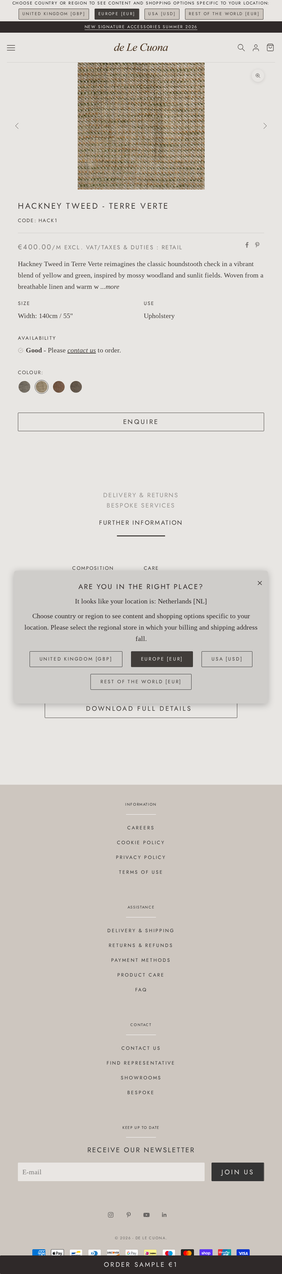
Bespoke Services (141, 505)
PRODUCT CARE (141, 974)
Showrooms (141, 1077)
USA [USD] (162, 14)
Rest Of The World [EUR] (224, 14)
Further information (141, 522)
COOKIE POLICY (141, 842)
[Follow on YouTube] (146, 1214)
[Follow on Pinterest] (128, 1214)
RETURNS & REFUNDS (141, 945)
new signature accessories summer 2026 (141, 27)
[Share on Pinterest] (257, 244)
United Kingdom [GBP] (53, 14)
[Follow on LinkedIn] (164, 1214)
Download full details (139, 708)
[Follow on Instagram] (110, 1214)
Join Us (237, 1172)
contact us (81, 350)
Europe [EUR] (116, 14)
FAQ (141, 989)
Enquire (141, 421)
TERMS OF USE (141, 872)
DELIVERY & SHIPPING (141, 930)
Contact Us (141, 1048)
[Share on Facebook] (246, 244)
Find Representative (141, 1062)
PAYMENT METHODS (141, 960)
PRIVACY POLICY (141, 857)
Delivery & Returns (141, 495)
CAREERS (141, 827)
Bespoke (141, 1092)
